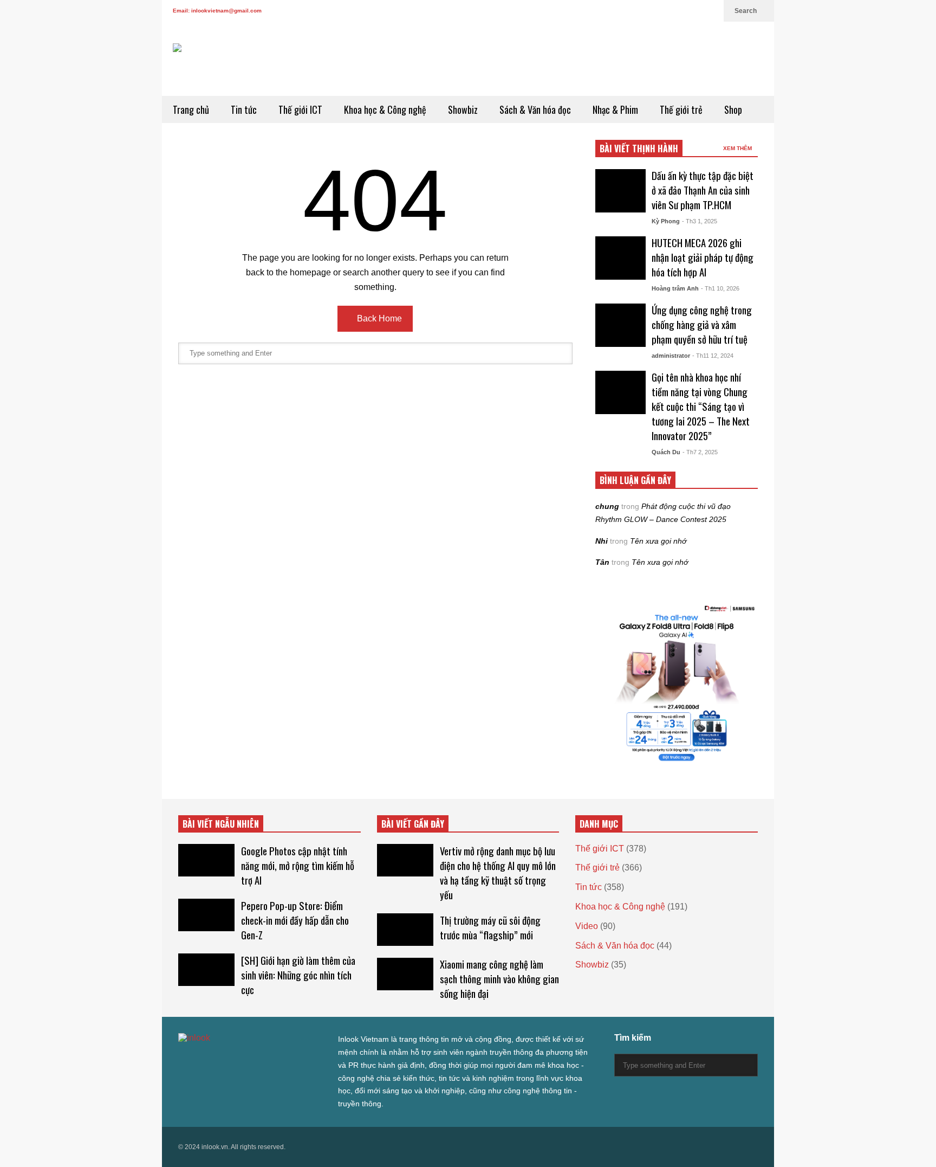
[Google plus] (658, 11)
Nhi (601, 541)
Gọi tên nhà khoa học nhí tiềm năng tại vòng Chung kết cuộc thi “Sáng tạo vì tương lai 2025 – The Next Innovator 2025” (701, 406)
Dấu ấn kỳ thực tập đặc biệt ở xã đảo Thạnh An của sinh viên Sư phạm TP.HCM (702, 190)
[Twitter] (623, 11)
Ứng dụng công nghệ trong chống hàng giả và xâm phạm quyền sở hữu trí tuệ (702, 324)
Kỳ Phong (666, 221)
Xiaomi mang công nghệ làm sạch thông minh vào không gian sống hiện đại (499, 979)
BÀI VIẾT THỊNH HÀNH (639, 148)
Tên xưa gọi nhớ (658, 541)
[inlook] (211, 69)
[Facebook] (641, 11)
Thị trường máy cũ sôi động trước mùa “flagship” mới (490, 927)
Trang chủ (191, 109)
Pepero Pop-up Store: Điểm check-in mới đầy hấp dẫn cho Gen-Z (295, 920)
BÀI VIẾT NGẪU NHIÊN (221, 823)
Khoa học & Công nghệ (385, 109)
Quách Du (666, 452)
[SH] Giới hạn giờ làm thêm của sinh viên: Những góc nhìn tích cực (298, 975)
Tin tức (244, 109)
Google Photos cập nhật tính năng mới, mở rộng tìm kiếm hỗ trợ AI (297, 865)
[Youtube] (693, 11)
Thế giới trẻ (681, 109)
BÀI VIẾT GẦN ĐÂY (412, 823)
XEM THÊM (738, 148)
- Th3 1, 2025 (699, 221)
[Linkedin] (710, 11)
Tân (602, 562)
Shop (733, 109)
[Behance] (260, 1060)
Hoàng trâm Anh (675, 288)
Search (746, 11)
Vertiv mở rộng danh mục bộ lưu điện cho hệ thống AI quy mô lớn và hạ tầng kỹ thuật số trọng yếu (498, 872)
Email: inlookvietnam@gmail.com (217, 11)
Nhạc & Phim (615, 109)
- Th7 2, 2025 (700, 452)
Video (586, 926)
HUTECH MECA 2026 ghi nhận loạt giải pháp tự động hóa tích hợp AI (702, 257)
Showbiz (463, 109)
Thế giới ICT (300, 109)
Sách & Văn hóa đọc (535, 109)
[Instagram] (675, 11)
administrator (671, 355)
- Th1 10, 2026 (720, 288)
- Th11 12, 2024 (712, 355)
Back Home (378, 318)
